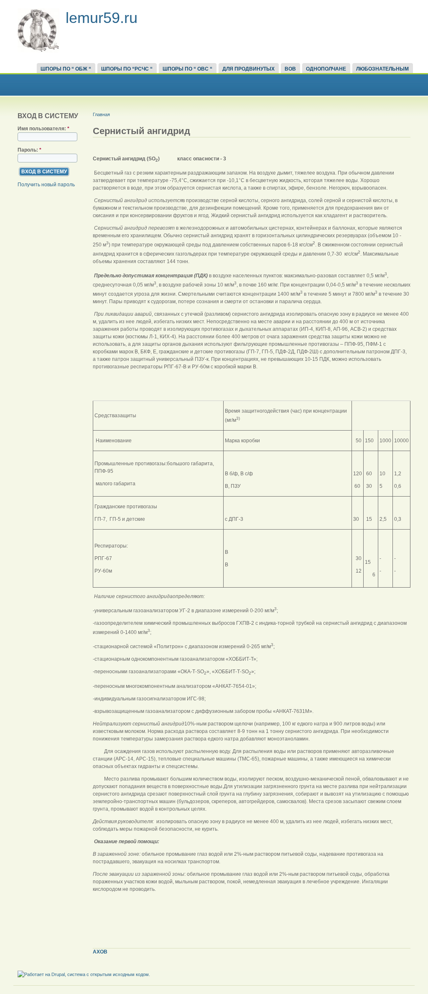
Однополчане (326, 69)
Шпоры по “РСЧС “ (127, 69)
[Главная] (38, 51)
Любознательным (382, 69)
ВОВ (290, 69)
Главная (101, 114)
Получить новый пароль (46, 185)
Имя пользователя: (43, 129)
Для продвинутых (248, 69)
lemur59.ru (102, 17)
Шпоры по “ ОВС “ (187, 69)
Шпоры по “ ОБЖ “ (66, 69)
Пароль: (29, 150)
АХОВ (100, 952)
